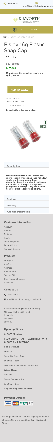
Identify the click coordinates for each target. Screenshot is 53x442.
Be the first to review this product (20, 110)
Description (13, 166)
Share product (13, 98)
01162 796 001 (13, 3)
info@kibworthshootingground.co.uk (24, 299)
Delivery (11, 205)
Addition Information (18, 211)
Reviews (11, 198)
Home (4, 37)
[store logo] (26, 20)
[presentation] (26, 165)
